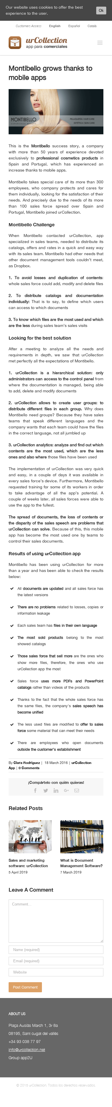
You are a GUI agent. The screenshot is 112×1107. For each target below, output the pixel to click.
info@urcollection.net (27, 1049)
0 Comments (29, 768)
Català (92, 26)
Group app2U (20, 1057)
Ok (101, 10)
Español (74, 26)
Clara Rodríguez (26, 762)
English (55, 26)
